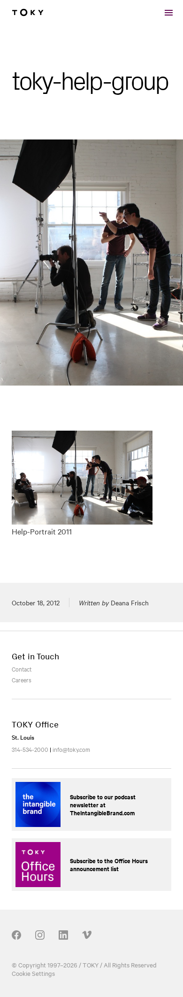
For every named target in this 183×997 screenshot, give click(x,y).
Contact (21, 669)
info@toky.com (71, 749)
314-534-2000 (30, 749)
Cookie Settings (33, 973)
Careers (21, 679)
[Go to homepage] (28, 12)
